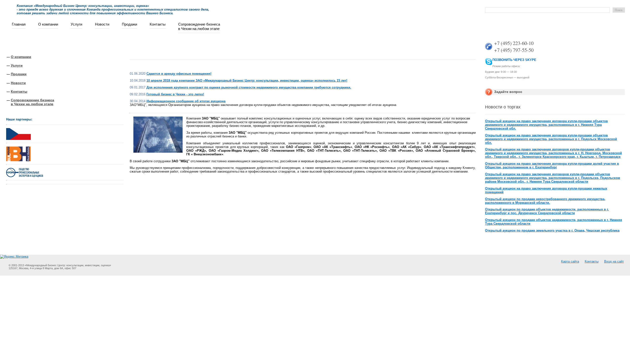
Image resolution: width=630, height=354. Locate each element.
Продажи (129, 24)
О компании (48, 24)
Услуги (76, 24)
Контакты (158, 24)
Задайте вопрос (508, 92)
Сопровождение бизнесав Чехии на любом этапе (199, 26)
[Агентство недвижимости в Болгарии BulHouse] (18, 153)
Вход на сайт (614, 261)
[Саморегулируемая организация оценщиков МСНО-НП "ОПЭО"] (24, 176)
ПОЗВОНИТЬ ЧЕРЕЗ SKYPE (514, 60)
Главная (19, 24)
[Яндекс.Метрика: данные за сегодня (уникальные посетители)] (14, 257)
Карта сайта (570, 261)
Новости (102, 24)
